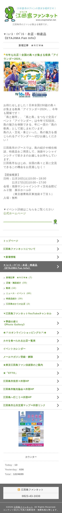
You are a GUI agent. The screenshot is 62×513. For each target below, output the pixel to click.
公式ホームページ (14, 213)
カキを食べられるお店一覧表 (19, 340)
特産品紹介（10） (15, 298)
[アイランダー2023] (31, 80)
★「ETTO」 (10, 373)
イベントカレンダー (14, 348)
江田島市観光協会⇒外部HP (18, 389)
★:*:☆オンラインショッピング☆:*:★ (24, 332)
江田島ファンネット (23, 507)
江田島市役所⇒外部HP (16, 381)
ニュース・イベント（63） (19, 293)
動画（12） (11, 288)
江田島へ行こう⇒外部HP (17, 397)
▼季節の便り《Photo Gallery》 (14, 323)
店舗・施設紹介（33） (17, 283)
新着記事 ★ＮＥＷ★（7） (19, 277)
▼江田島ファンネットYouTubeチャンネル (27, 313)
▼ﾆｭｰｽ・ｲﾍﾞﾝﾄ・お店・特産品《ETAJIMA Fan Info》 (20, 266)
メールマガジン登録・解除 (18, 356)
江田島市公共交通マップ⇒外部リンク (24, 405)
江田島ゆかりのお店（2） (18, 304)
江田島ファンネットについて (19, 249)
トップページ (10, 240)
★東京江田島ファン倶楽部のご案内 (23, 365)
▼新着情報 (9, 257)
